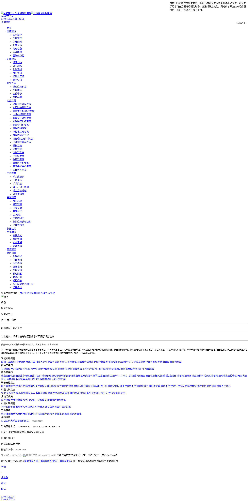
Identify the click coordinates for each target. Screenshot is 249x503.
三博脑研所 (18, 218)
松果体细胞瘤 (118, 369)
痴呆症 (121, 393)
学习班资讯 (18, 177)
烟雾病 (96, 376)
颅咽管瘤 (35, 369)
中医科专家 (18, 156)
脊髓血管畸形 (224, 386)
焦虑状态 (30, 407)
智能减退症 (41, 393)
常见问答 (17, 280)
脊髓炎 (164, 386)
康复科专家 (18, 152)
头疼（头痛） (30, 400)
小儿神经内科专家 (22, 142)
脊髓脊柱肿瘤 (66, 386)
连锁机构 (17, 52)
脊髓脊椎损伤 (141, 386)
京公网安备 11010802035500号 (41, 455)
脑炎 (67, 393)
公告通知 (17, 69)
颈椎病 (77, 386)
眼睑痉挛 (177, 362)
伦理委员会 (18, 225)
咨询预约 (5, 22)
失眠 (3, 393)
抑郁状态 (20, 407)
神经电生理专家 (21, 132)
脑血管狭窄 (197, 376)
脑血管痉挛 (19, 376)
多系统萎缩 (12, 393)
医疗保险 (17, 270)
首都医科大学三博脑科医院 (22, 421)
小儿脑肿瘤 (88, 369)
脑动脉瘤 (46, 376)
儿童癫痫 (11, 362)
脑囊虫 (58, 414)
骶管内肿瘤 (7, 386)
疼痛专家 (17, 149)
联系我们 (17, 277)
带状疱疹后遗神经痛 (55, 400)
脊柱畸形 (17, 386)
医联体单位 (18, 55)
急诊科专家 (18, 159)
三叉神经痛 (71, 362)
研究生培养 (18, 194)
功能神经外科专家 (22, 104)
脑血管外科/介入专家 (23, 111)
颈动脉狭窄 (86, 376)
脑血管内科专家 (21, 125)
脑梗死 (180, 376)
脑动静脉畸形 (59, 376)
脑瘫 (62, 362)
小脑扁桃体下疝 (99, 386)
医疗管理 (17, 38)
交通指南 (17, 266)
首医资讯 (17, 73)
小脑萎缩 (23, 393)
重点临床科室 (20, 87)
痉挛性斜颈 (151, 362)
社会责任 (17, 242)
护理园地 (17, 42)
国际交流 (17, 208)
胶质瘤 (53, 369)
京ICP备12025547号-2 (12, 455)
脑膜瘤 (61, 369)
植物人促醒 (41, 362)
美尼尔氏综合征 (100, 393)
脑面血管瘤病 (165, 362)
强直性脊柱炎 (127, 386)
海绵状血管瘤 (59, 379)
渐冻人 (31, 393)
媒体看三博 (18, 76)
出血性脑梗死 (153, 376)
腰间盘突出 (53, 386)
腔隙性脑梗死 (211, 376)
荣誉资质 (17, 45)
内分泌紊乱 (85, 393)
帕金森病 (20, 362)
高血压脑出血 (32, 379)
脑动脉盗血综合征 (227, 376)
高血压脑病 (106, 376)
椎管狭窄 (85, 386)
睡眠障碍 (74, 393)
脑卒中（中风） (120, 376)
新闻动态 (17, 62)
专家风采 (28, 293)
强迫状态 (39, 407)
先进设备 (17, 48)
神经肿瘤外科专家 (22, 107)
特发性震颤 (53, 362)
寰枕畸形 (201, 386)
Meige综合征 (124, 362)
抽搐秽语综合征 (85, 362)
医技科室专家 (20, 170)
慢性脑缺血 (45, 379)
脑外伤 (31, 414)
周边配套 (17, 273)
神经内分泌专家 (21, 135)
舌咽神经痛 (99, 362)
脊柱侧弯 (211, 386)
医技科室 (17, 97)
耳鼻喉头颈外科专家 (23, 138)
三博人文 (17, 235)
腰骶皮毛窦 (154, 386)
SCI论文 (17, 215)
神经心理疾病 (8, 407)
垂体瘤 (26, 369)
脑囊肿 (65, 414)
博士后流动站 (20, 190)
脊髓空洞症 (113, 386)
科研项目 (17, 204)
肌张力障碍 (112, 362)
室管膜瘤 (5, 369)
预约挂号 (17, 256)
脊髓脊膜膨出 (30, 386)
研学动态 (17, 66)
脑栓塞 (187, 376)
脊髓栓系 (42, 386)
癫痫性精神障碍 (56, 393)
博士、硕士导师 (21, 187)
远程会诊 (17, 287)
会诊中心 (17, 93)
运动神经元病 (20, 414)
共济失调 (113, 393)
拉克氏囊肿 (41, 414)
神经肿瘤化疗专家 (22, 121)
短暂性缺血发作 (168, 376)
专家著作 (17, 211)
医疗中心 (17, 90)
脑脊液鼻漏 (7, 414)
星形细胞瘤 (16, 369)
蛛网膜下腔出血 (137, 376)
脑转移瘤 (77, 369)
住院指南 (17, 263)
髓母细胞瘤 (131, 369)
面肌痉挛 (30, 362)
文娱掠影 (17, 246)
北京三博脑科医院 (62, 461)
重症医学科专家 (21, 163)
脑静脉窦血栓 (73, 376)
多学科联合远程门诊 (23, 284)
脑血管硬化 (7, 376)
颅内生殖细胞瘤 (146, 369)
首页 (22, 293)
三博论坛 (17, 180)
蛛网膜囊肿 (75, 414)
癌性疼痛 (5, 400)
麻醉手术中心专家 (22, 166)
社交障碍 (49, 407)
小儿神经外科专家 (22, 114)
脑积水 (50, 414)
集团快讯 (17, 80)
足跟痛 (40, 400)
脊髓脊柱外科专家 (22, 118)
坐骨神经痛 (16, 400)
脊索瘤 (68, 369)
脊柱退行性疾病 (176, 386)
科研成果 (17, 201)
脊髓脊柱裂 (191, 386)
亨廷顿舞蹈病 (138, 362)
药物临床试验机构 (22, 221)
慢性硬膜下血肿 (33, 376)
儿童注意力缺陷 (63, 407)
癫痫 (3, 362)
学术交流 (17, 183)
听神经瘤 (45, 369)
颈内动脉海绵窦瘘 (15, 379)
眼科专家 (17, 145)
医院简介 (17, 35)
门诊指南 (17, 260)
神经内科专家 (20, 128)
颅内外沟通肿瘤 (103, 369)
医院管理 (17, 239)
